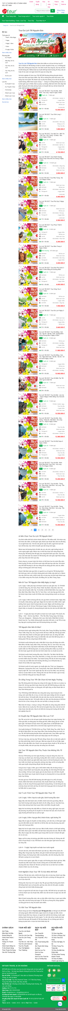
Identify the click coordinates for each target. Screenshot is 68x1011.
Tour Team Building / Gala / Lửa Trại (14, 21)
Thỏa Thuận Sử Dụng (9, 950)
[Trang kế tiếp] (49, 530)
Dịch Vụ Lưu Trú (40, 950)
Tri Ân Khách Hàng (8, 948)
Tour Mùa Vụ (40, 21)
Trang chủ (5, 25)
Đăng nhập (63, 11)
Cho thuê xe (63, 3)
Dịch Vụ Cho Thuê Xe (41, 956)
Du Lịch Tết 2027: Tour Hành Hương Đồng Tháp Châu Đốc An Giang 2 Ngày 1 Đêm (51, 158)
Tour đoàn (50, 16)
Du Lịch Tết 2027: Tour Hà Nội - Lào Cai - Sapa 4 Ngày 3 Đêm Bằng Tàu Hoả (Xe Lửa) (51, 396)
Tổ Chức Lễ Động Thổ (58, 935)
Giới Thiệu (5, 931)
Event (31, 2)
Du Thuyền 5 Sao (10, 87)
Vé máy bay (49, 4)
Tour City (31, 21)
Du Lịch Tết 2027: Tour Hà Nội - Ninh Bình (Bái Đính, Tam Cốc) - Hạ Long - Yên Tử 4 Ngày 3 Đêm (50, 464)
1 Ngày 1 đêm (9, 43)
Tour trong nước (23, 16)
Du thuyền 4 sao (10, 84)
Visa (43, 2)
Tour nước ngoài (38, 16)
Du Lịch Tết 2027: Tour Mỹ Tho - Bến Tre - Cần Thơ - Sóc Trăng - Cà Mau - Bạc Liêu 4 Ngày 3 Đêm (51, 135)
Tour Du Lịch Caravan (25, 944)
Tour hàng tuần (11, 16)
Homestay (8, 90)
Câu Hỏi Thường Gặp (8, 952)
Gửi (63, 980)
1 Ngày (7, 40)
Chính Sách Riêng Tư (8, 946)
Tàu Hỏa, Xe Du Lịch (9, 67)
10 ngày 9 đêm (9, 49)
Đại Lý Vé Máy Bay (41, 959)
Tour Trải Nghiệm (24, 948)
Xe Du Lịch (8, 76)
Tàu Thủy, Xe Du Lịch (10, 72)
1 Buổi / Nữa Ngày (10, 37)
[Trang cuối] (53, 530)
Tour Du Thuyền (24, 946)
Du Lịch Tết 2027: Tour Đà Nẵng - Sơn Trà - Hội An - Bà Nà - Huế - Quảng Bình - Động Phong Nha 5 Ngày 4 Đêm (51, 333)
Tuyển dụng (37, 3)
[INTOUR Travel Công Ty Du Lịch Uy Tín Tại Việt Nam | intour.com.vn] (3, 16)
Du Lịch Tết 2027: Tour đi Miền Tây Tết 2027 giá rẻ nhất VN (51, 379)
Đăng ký (58, 11)
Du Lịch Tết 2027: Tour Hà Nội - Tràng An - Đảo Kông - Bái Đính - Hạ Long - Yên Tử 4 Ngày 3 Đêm (51, 485)
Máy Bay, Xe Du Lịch (9, 62)
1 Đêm (7, 46)
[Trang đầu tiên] (32, 530)
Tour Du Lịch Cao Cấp (25, 935)
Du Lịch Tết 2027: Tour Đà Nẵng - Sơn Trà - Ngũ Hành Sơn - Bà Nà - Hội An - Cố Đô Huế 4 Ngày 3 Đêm (51, 356)
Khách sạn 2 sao (10, 93)
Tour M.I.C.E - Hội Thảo (26, 942)
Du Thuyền (8, 57)
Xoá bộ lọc (5, 102)
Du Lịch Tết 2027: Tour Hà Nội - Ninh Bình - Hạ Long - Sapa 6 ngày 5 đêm (50, 91)
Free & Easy (57, 3)
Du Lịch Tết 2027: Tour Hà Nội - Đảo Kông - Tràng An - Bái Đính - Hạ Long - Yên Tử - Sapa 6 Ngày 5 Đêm (51, 419)
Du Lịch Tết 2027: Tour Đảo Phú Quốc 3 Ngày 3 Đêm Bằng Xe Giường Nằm (51, 268)
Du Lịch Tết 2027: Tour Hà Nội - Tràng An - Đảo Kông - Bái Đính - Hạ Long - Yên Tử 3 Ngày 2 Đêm (51, 508)
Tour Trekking (23, 950)
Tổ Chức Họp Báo (57, 933)
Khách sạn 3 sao (10, 96)
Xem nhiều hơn (7, 52)
